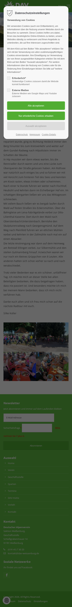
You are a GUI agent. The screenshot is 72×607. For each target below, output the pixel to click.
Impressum (35, 134)
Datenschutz (22, 134)
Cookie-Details (49, 134)
